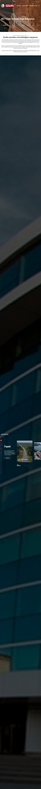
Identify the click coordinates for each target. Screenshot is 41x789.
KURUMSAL (19, 5)
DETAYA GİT (8, 458)
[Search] (36, 2)
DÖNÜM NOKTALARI (33, 5)
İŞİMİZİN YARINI (25, 5)
